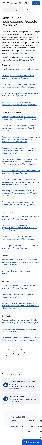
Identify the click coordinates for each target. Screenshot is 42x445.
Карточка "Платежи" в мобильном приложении (16, 272)
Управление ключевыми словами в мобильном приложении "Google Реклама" (21, 172)
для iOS (29, 60)
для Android (15, 60)
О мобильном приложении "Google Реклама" (20, 69)
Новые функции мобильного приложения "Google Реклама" (19, 330)
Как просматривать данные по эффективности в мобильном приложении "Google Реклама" (19, 227)
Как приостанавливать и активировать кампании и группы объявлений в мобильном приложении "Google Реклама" (20, 182)
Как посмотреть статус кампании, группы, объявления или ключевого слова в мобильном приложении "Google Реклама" (19, 161)
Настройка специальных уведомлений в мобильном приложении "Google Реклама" (19, 85)
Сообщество (32, 10)
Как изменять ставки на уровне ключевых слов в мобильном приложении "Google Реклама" (19, 128)
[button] (3, 3)
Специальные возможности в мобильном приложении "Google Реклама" (19, 287)
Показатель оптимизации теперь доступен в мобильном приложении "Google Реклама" (21, 339)
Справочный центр (12, 10)
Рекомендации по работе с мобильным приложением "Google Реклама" (18, 77)
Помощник (33, 442)
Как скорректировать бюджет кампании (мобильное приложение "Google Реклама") (20, 118)
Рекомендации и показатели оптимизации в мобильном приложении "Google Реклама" (20, 238)
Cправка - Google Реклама (16, 3)
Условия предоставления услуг (34, 426)
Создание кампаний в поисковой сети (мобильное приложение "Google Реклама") (20, 203)
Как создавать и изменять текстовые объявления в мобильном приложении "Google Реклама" (18, 150)
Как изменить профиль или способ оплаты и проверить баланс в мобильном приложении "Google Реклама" (20, 262)
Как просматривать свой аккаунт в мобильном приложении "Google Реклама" (19, 103)
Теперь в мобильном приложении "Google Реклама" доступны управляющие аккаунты (20, 321)
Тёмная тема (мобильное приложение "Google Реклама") (17, 295)
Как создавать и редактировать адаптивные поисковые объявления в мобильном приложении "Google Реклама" (21, 139)
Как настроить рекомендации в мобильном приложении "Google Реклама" (20, 246)
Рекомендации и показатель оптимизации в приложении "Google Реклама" (20, 217)
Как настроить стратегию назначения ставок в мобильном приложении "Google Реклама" (19, 193)
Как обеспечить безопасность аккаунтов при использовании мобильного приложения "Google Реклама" (20, 305)
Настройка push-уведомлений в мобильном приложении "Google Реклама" (20, 94)
